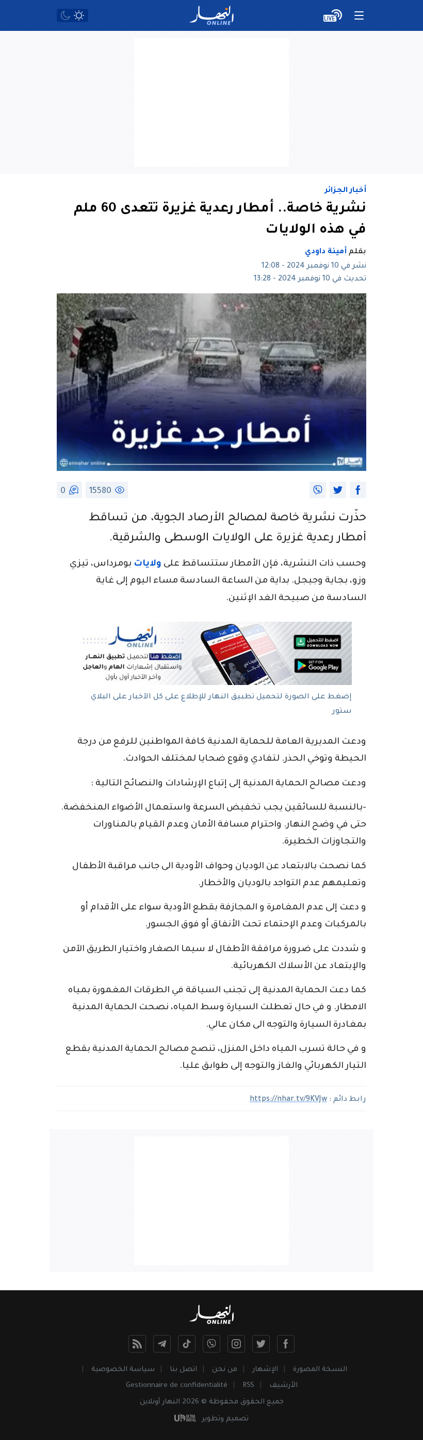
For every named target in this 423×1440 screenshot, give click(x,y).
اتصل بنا (183, 1370)
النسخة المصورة (320, 1370)
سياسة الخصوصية (123, 1370)
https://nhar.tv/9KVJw (288, 1100)
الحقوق (252, 1402)
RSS (248, 1386)
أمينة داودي (326, 252)
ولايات (147, 564)
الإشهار (265, 1370)
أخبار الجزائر (345, 191)
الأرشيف (283, 1386)
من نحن (224, 1370)
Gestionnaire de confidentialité (176, 1386)
